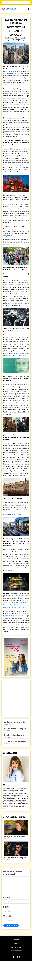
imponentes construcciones (15, 73)
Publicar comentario (11, 925)
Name (6, 897)
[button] (28, 9)
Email (6, 906)
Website (7, 916)
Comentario (10, 874)
